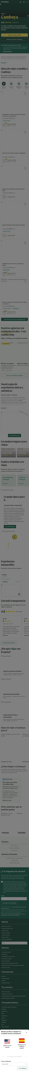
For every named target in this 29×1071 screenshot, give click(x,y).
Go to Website (22, 1068)
